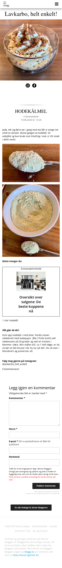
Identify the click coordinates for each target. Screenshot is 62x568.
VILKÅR (53, 526)
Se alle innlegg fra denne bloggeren (31, 507)
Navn (13, 428)
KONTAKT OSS (23, 531)
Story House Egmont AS (26, 555)
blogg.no (29, 551)
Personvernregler (36, 493)
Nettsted (14, 456)
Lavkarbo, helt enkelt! (31, 13)
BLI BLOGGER (40, 531)
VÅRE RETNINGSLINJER (17, 526)
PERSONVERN (39, 526)
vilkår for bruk (47, 493)
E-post (29, 443)
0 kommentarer (31, 116)
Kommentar (17, 398)
